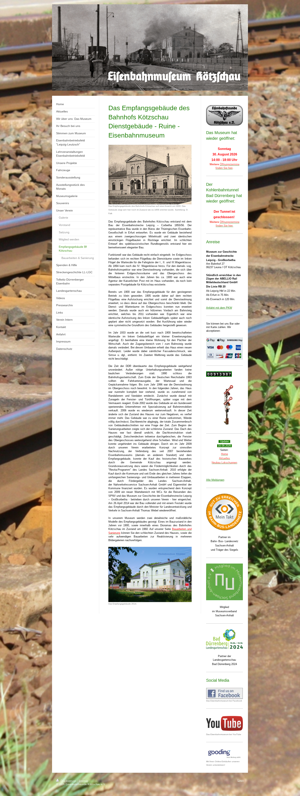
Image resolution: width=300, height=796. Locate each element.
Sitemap (83, 780)
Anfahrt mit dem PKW (219, 307)
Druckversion (68, 780)
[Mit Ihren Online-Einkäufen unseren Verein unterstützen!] (224, 754)
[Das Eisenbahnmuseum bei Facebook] (224, 693)
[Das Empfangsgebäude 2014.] (149, 574)
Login (241, 780)
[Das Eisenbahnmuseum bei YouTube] (224, 723)
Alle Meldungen (215, 480)
